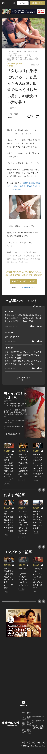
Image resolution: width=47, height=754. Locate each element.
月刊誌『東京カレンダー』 (38, 717)
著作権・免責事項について (29, 724)
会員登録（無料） (37, 3)
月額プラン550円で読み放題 (23, 281)
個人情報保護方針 (29, 717)
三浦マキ (11, 107)
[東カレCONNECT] (23, 11)
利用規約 (29, 713)
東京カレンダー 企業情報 (24, 730)
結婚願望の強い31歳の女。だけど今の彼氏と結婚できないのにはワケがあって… (23, 186)
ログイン (23, 3)
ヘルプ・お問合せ (24, 718)
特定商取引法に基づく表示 (29, 731)
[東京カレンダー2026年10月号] (23, 622)
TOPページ (24, 713)
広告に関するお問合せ (24, 724)
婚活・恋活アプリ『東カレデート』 (38, 721)
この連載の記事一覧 (13, 434)
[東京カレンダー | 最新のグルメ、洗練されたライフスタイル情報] (3, 3)
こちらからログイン (27, 287)
